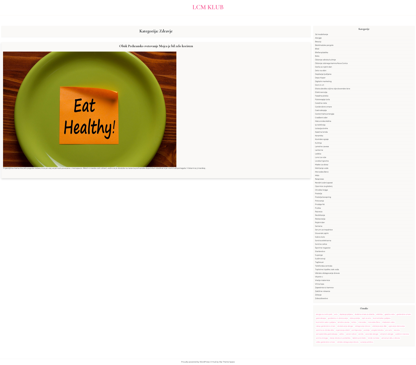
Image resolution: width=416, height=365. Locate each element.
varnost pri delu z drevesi (390, 338)
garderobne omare (403, 314)
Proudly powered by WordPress (195, 362)
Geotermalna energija (324, 114)
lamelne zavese (343, 322)
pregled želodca (377, 330)
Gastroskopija (321, 110)
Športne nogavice (322, 248)
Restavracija (320, 219)
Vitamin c (319, 277)
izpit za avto (366, 318)
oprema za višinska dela (325, 330)
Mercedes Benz (322, 172)
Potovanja (319, 201)
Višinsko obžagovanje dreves (327, 273)
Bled (317, 49)
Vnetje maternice (322, 280)
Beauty (318, 42)
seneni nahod (351, 334)
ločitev (353, 322)
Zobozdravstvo (321, 298)
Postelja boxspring (323, 197)
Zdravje (318, 295)
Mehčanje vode (321, 168)
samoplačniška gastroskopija (326, 334)
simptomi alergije (386, 334)
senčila (360, 334)
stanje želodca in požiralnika (340, 338)
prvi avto (388, 330)
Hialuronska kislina (323, 121)
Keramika (319, 136)
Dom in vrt (319, 85)
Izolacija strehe (321, 128)
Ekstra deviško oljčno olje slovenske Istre (332, 89)
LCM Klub (208, 7)
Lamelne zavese (322, 147)
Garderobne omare (323, 107)
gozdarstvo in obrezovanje (338, 318)
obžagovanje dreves (362, 326)
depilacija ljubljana (346, 314)
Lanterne (319, 150)
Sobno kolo (320, 237)
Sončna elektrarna (323, 241)
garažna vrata (390, 314)
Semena (318, 226)
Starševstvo (320, 251)
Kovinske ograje (322, 139)
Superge (319, 255)
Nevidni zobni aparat (324, 183)
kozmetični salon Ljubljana (326, 322)
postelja (367, 330)
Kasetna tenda (321, 132)
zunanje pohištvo (366, 342)
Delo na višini (320, 71)
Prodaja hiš (320, 204)
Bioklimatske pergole (324, 45)
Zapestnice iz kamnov (324, 288)
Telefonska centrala (323, 266)
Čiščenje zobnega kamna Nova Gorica (331, 63)
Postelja (318, 194)
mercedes (362, 322)
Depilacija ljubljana (323, 74)
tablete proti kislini (359, 338)
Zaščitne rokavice (322, 291)
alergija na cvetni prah (324, 314)
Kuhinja (318, 143)
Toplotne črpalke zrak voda (327, 269)
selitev (341, 334)
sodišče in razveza (402, 334)
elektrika (379, 314)
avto (336, 314)
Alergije (318, 38)
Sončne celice (321, 244)
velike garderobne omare (325, 342)
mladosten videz (388, 322)
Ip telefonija (320, 125)
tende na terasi (373, 338)
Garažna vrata (321, 103)
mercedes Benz (374, 322)
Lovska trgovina (322, 161)
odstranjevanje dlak (379, 326)
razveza (397, 330)
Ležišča (318, 154)
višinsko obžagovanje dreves (347, 342)
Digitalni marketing (323, 81)
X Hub (213, 362)
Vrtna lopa (319, 284)
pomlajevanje (357, 330)
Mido (317, 175)
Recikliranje (320, 215)
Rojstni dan (320, 222)
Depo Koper (320, 78)
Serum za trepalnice (324, 230)
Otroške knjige (321, 190)
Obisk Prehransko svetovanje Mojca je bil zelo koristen (156, 46)
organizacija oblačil (343, 330)
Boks (317, 56)
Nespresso (319, 179)
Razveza (318, 212)
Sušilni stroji (320, 259)
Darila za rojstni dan (323, 67)
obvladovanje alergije (345, 326)
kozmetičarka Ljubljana (381, 318)
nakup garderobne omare (325, 326)
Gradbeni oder (321, 118)
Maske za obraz (321, 165)
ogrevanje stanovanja (396, 326)
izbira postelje (355, 318)
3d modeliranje (321, 34)
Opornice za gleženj (323, 186)
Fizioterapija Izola (322, 99)
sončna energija (322, 338)
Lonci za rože (320, 157)
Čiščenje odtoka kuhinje (325, 60)
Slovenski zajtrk (322, 233)
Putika (318, 208)
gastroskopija (321, 318)
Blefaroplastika (321, 52)
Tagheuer (319, 262)
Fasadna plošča (321, 96)
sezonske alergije (371, 334)
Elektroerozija (321, 92)
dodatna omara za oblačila (364, 314)
